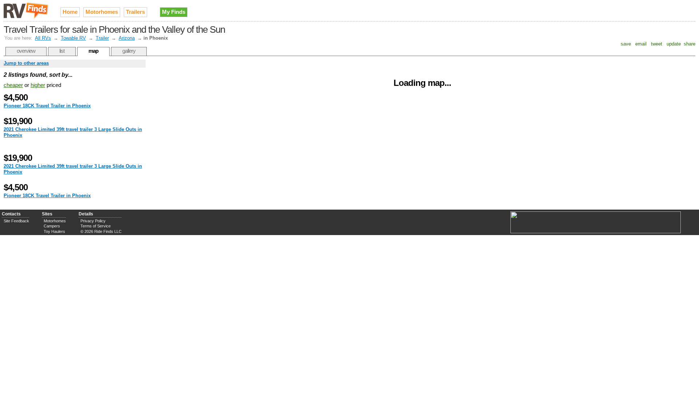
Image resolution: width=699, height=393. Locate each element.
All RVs (43, 38)
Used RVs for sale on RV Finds (27, 10)
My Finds (173, 12)
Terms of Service (95, 226)
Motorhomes (102, 12)
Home (70, 12)
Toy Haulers (54, 231)
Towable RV (73, 38)
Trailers (135, 12)
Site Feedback (16, 221)
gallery (128, 51)
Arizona (127, 38)
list (61, 51)
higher (38, 85)
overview (26, 51)
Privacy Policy (93, 221)
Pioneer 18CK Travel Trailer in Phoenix (47, 105)
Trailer (102, 38)
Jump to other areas (26, 63)
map (93, 51)
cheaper (13, 85)
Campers (52, 226)
